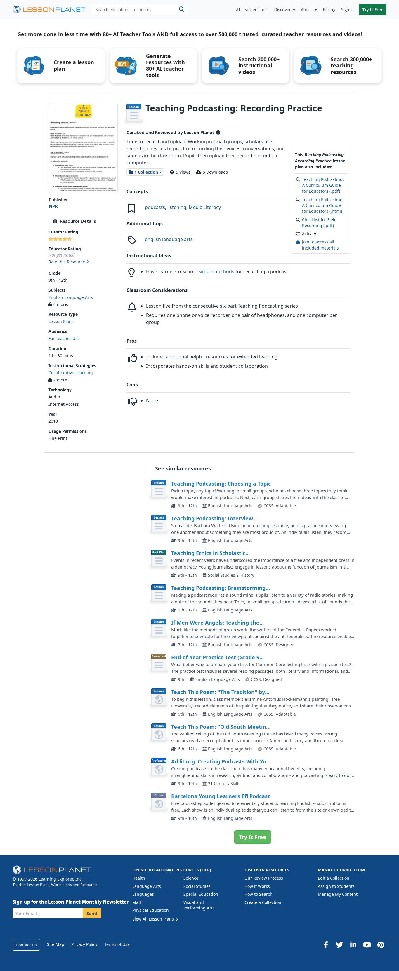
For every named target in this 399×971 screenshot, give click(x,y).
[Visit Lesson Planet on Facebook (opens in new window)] (326, 945)
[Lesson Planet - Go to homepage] (52, 9)
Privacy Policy (84, 944)
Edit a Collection (333, 878)
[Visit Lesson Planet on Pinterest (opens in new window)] (380, 945)
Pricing (329, 9)
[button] (83, 262)
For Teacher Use (64, 338)
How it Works (257, 886)
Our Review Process (263, 878)
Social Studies (197, 886)
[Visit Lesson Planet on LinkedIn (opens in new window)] (353, 945)
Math (137, 902)
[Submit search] (181, 9)
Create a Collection (262, 902)
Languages (143, 894)
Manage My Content (338, 894)
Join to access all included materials (320, 244)
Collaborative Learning (70, 372)
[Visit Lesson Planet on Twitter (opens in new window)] (339, 945)
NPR (53, 206)
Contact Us (26, 945)
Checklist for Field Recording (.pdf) (319, 222)
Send (91, 913)
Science (190, 878)
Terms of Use (117, 944)
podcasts (155, 207)
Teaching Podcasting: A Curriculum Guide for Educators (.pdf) (323, 185)
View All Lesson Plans (153, 919)
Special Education (200, 894)
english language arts (169, 239)
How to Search (258, 894)
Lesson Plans (61, 321)
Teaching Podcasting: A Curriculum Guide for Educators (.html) (323, 205)
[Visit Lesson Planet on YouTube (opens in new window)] (367, 945)
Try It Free (373, 9)
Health (138, 878)
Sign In (347, 9)
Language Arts (146, 886)
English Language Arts (70, 297)
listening (176, 207)
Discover (282, 9)
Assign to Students (336, 886)
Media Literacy (205, 207)
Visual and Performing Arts (199, 905)
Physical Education (150, 910)
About (306, 9)
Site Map (55, 944)
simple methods (216, 271)
